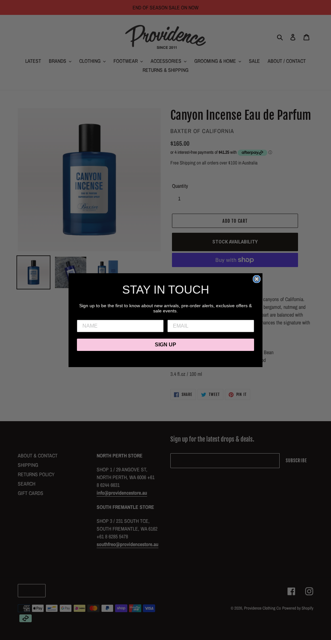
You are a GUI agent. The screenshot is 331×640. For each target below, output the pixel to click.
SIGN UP (165, 344)
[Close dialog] (256, 279)
